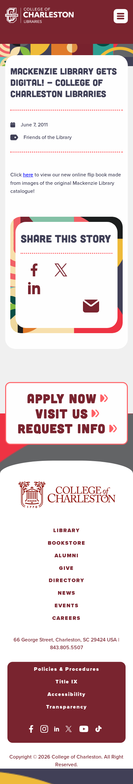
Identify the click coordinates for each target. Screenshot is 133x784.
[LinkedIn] (34, 288)
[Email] (91, 306)
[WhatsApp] (62, 288)
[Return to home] (53, 16)
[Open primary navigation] (121, 16)
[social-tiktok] (98, 730)
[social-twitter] (69, 730)
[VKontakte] (62, 306)
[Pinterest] (34, 306)
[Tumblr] (91, 288)
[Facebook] (34, 269)
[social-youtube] (83, 730)
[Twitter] (62, 269)
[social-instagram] (44, 730)
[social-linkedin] (56, 730)
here (28, 174)
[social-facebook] (31, 730)
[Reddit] (91, 269)
